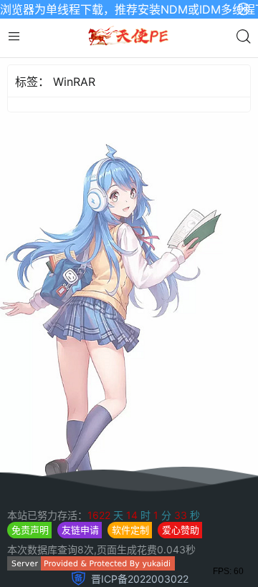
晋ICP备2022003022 (139, 579)
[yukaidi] (91, 567)
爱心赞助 (180, 529)
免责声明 (30, 529)
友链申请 (80, 529)
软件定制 (130, 529)
